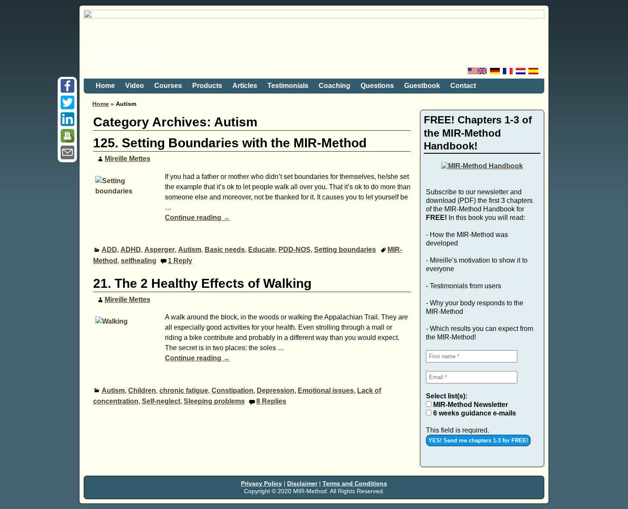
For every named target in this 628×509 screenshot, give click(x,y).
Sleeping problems (214, 401)
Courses (168, 85)
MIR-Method (129, 57)
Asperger (159, 249)
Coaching (334, 85)
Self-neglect (161, 401)
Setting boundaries (345, 249)
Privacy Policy (261, 483)
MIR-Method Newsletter (469, 404)
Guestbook (422, 85)
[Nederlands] (521, 73)
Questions (377, 85)
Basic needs (225, 249)
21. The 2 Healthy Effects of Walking (202, 283)
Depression (275, 390)
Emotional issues (326, 390)
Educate (261, 249)
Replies (271, 401)
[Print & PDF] (67, 140)
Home (105, 85)
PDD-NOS (295, 249)
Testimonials (287, 85)
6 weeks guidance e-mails (473, 413)
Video (134, 85)
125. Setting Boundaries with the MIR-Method (230, 143)
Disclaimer (302, 483)
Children (142, 390)
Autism (189, 249)
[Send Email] (67, 157)
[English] (478, 73)
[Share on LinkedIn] (67, 123)
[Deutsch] (495, 73)
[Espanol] (534, 73)
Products (207, 85)
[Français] (508, 73)
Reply (180, 260)
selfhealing (138, 260)
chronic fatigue (183, 390)
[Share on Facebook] (67, 90)
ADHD (130, 249)
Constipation (232, 390)
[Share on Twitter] (67, 107)
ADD (109, 249)
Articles (244, 85)
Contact (463, 85)
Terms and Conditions (355, 483)
